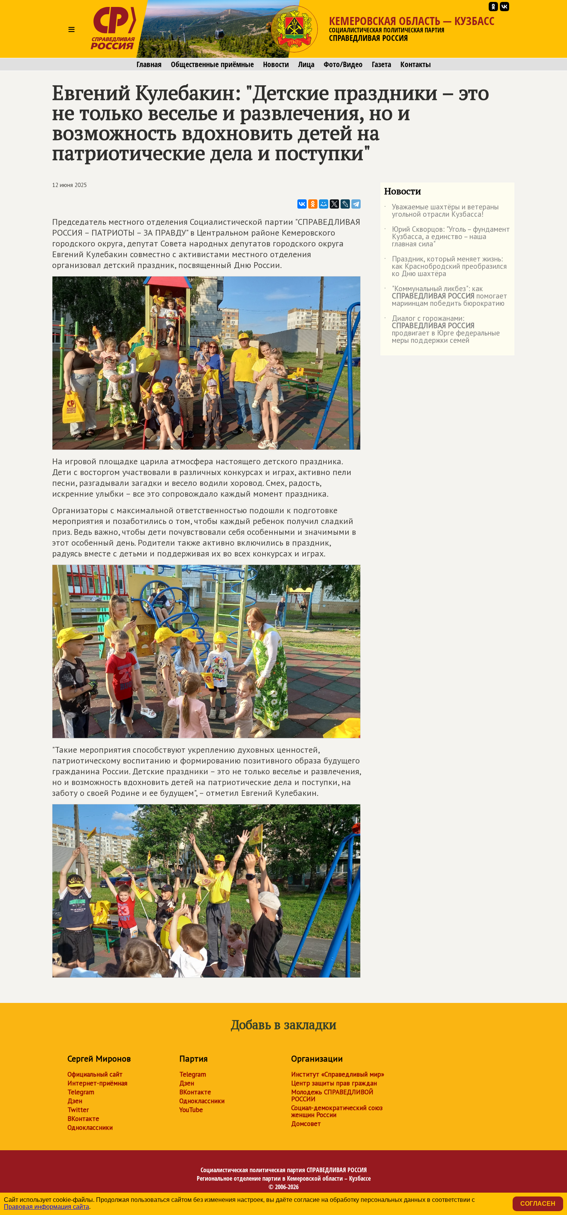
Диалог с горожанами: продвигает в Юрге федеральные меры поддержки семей (442, 330)
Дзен (75, 1100)
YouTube (191, 1109)
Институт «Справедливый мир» (337, 1074)
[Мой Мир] (323, 204)
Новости (276, 64)
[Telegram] (356, 204)
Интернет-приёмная (97, 1083)
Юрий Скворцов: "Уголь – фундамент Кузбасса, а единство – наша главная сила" (447, 237)
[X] (334, 204)
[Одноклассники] (312, 204)
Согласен (537, 1203)
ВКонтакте (83, 1118)
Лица (306, 64)
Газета (381, 64)
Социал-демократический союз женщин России (337, 1111)
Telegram (81, 1092)
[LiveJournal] (345, 204)
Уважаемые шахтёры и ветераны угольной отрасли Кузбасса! (441, 211)
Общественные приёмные (212, 64)
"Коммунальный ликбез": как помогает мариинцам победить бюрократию (445, 296)
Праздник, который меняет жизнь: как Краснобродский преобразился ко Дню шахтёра (445, 266)
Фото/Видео (343, 64)
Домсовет (306, 1123)
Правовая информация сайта (46, 1206)
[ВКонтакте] (302, 204)
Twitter (78, 1109)
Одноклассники (90, 1127)
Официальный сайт (95, 1074)
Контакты (415, 64)
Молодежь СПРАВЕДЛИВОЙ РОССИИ (332, 1095)
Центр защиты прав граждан (334, 1083)
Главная (149, 64)
